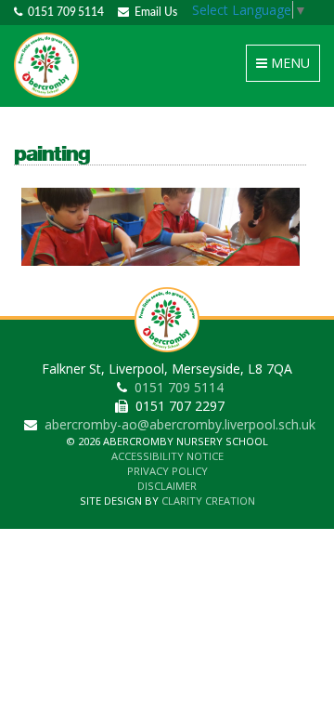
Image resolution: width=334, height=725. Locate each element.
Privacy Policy (167, 471)
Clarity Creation (208, 501)
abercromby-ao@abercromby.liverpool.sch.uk (180, 424)
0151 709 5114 (63, 12)
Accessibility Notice (167, 456)
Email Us (153, 12)
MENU (286, 67)
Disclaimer (167, 486)
